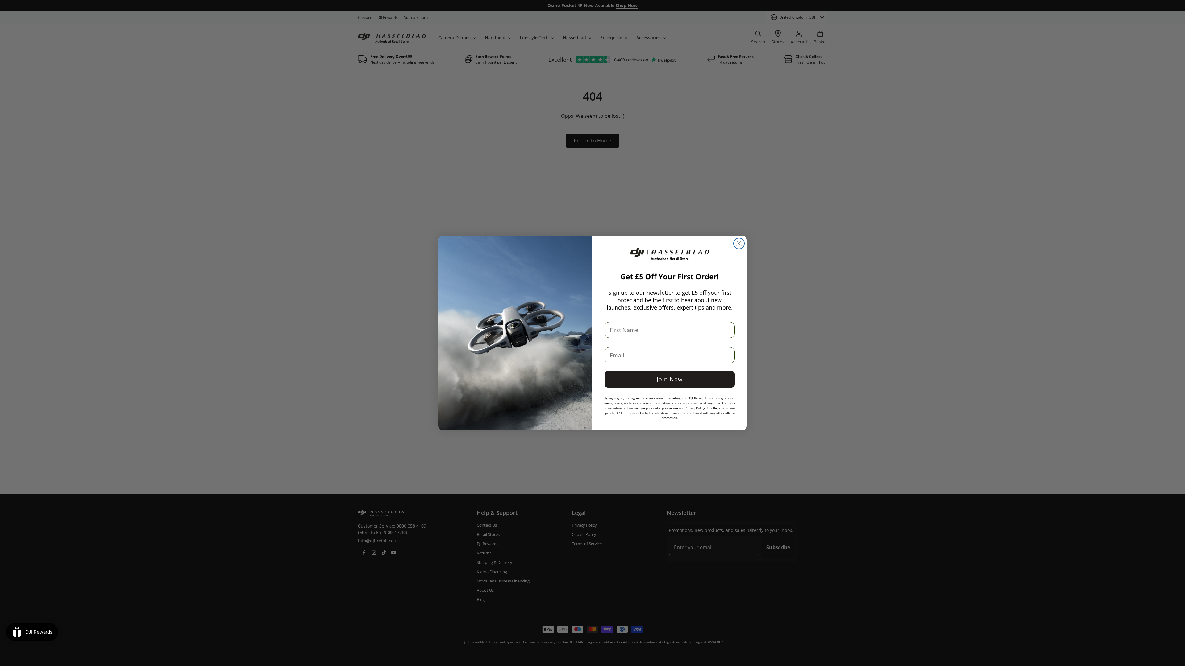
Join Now (670, 379)
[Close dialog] (739, 243)
